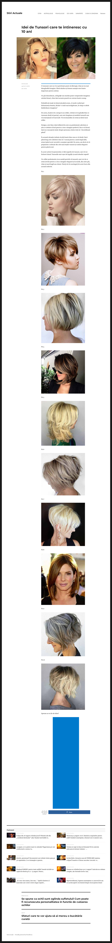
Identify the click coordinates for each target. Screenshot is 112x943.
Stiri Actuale (14, 13)
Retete (102, 13)
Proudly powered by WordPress (23, 934)
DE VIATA (70, 13)
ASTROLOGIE (48, 13)
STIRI (39, 13)
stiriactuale (25, 83)
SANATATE (79, 13)
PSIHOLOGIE (59, 13)
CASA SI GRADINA (91, 13)
